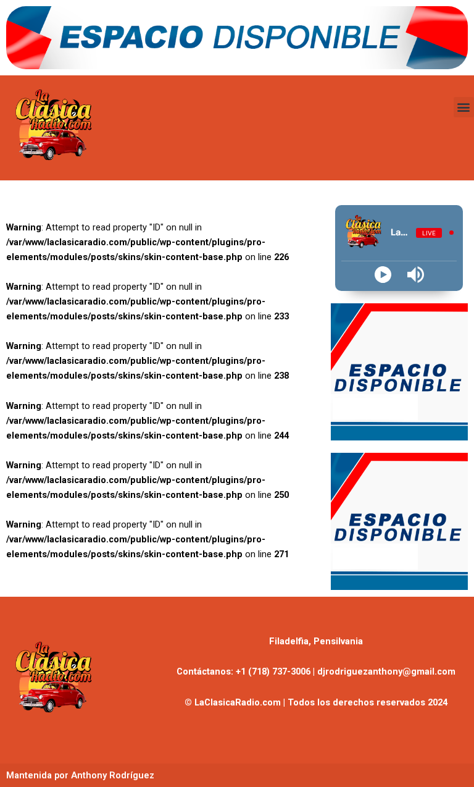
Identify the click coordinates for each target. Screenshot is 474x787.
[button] (464, 107)
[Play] (383, 274)
